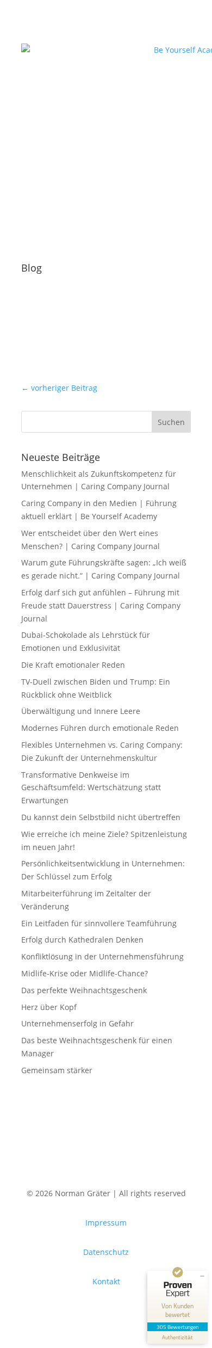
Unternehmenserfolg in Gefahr (77, 1023)
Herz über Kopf (49, 1007)
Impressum (106, 1222)
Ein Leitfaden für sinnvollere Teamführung (99, 923)
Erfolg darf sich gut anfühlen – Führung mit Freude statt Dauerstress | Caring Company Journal (100, 605)
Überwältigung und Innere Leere (80, 711)
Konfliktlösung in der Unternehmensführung (102, 956)
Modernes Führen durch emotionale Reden (100, 728)
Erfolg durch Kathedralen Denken (82, 939)
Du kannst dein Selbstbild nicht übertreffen (100, 817)
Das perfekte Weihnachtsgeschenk (84, 990)
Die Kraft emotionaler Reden (73, 665)
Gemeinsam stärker (56, 1070)
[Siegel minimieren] (202, 1276)
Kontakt (106, 1281)
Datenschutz (106, 1252)
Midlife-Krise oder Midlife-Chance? (84, 973)
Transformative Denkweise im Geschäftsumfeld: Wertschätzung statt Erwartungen (91, 788)
